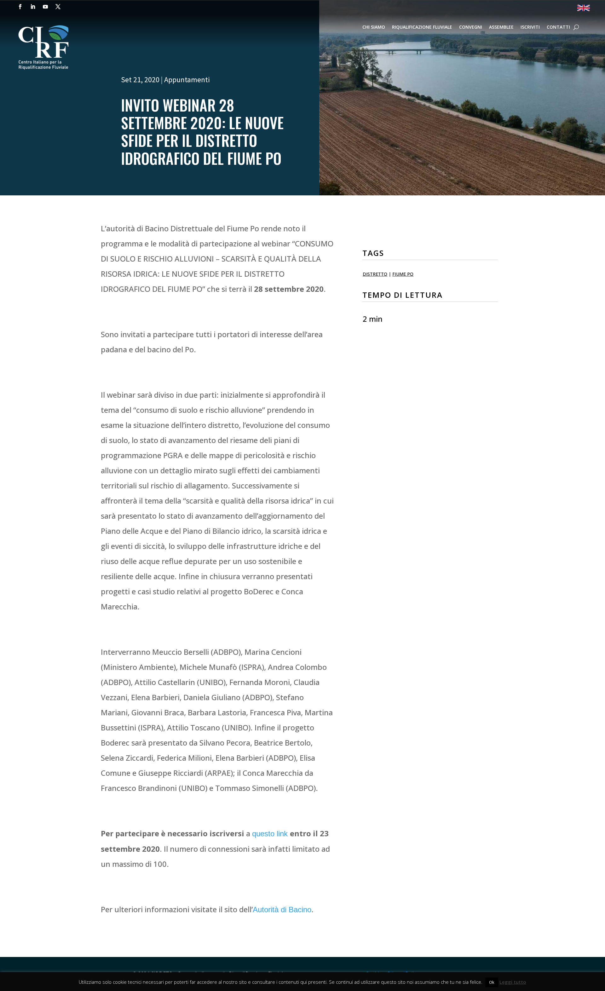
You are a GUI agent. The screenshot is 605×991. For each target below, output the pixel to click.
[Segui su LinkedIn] (33, 7)
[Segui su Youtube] (45, 7)
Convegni (470, 27)
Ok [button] (491, 982)
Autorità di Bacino (282, 909)
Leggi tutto (512, 982)
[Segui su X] (58, 7)
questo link (271, 833)
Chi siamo (373, 27)
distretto (375, 274)
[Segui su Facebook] (20, 7)
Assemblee (501, 27)
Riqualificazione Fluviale (422, 27)
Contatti (558, 27)
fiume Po (402, 274)
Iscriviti (530, 27)
